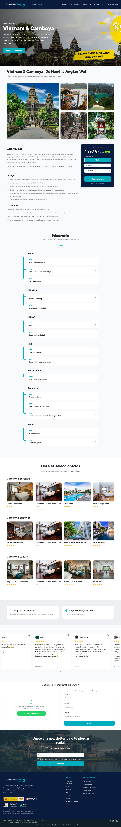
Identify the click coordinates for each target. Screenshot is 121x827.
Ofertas (64, 5)
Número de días (88, 156)
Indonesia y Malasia (72, 801)
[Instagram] (110, 821)
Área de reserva (88, 782)
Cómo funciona (74, 5)
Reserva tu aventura (14, 50)
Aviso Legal (37, 824)
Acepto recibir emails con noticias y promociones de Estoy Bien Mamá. (60, 759)
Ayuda (84, 5)
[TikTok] (113, 821)
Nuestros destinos (37, 5)
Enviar (89, 723)
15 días (97, 160)
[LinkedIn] (117, 821)
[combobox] (97, 165)
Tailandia (68, 789)
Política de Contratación (68, 824)
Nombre (66, 694)
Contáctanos (87, 790)
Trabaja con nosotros (89, 793)
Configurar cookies (82, 824)
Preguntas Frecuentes (90, 787)
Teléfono (66, 703)
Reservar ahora (98, 179)
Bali (67, 792)
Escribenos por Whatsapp (31, 713)
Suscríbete (60, 763)
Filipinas (68, 798)
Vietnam (68, 795)
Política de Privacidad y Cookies (51, 824)
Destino (66, 712)
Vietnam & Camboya (69, 782)
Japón (67, 786)
